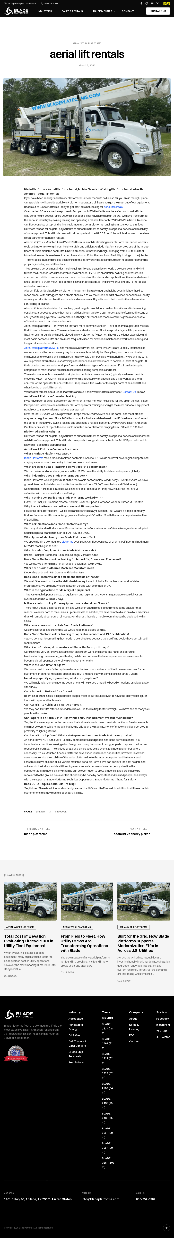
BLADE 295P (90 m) (107, 1133)
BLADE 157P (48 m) (107, 1028)
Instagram (163, 1024)
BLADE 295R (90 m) (107, 1148)
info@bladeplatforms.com (22, 3)
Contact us (158, 11)
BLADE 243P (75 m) (107, 1103)
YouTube (162, 1031)
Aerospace (75, 1018)
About (133, 1018)
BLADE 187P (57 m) (107, 1058)
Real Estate (76, 1062)
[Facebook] (141, 3)
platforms (67, 541)
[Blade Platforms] (16, 11)
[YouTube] (152, 3)
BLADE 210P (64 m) (107, 1088)
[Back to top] (166, 1227)
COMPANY (128, 11)
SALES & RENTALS (72, 11)
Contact (134, 1041)
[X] (157, 3)
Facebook (61, 811)
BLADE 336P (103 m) (108, 1163)
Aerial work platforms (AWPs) (41, 347)
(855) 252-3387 (52, 3)
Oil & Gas (74, 1035)
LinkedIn (40, 811)
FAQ (131, 1035)
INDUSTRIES (45, 11)
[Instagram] (146, 3)
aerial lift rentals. (113, 207)
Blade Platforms (33, 458)
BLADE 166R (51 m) (107, 1043)
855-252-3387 (145, 1199)
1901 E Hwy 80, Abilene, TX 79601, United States (38, 1199)
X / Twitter (163, 1037)
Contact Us (129, 392)
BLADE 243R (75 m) (107, 1118)
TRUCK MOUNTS (102, 11)
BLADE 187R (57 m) (107, 1073)
